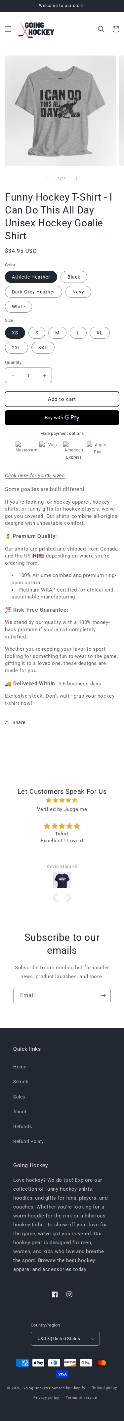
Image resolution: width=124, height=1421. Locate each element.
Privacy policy (46, 1398)
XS (15, 332)
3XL (43, 347)
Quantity (13, 362)
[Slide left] (47, 178)
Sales (19, 1096)
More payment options (62, 433)
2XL (16, 347)
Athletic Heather (31, 277)
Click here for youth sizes (35, 476)
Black (73, 277)
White (18, 306)
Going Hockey (35, 1388)
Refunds (22, 1126)
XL (100, 332)
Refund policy (104, 1388)
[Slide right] (76, 178)
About (20, 1111)
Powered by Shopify (67, 1388)
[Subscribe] (103, 995)
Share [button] (19, 722)
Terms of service (81, 1398)
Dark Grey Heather (33, 291)
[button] (8, 29)
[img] (62, 800)
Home (19, 1066)
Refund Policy (28, 1141)
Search (21, 1081)
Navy (78, 291)
